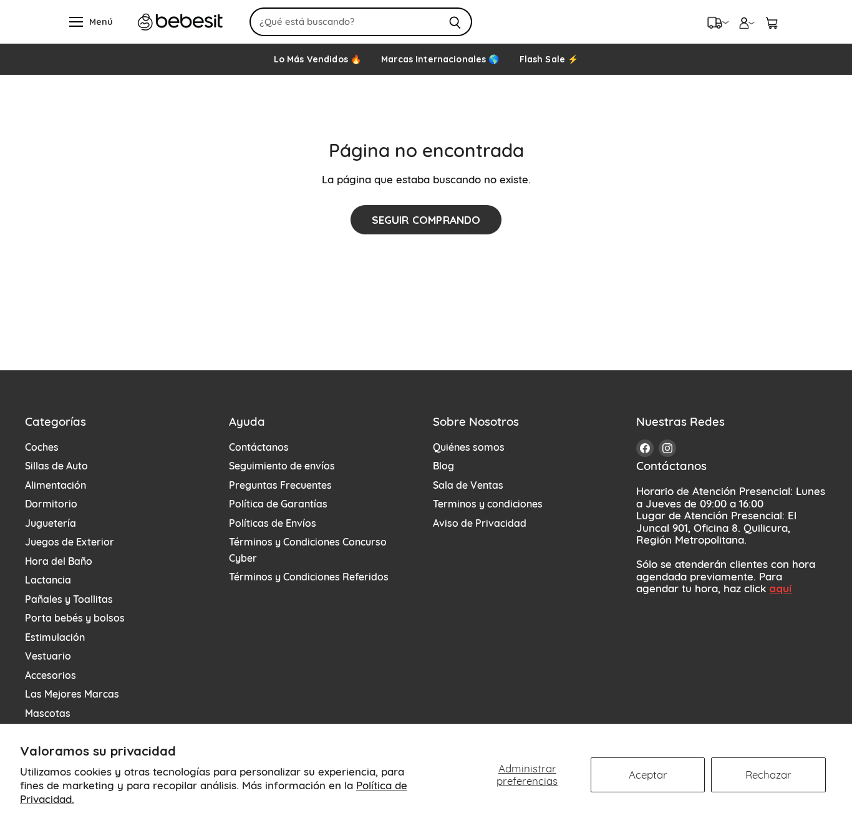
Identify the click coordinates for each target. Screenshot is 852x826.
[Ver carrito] (771, 21)
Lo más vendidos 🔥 (317, 59)
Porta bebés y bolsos (75, 618)
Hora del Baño (58, 561)
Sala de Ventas (468, 485)
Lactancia (48, 580)
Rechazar (768, 774)
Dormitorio (51, 503)
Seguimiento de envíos (282, 465)
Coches (42, 447)
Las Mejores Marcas (72, 694)
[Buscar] (455, 21)
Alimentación (55, 485)
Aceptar (648, 774)
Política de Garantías (278, 503)
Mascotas (47, 713)
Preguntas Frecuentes (280, 485)
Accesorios (50, 675)
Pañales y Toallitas (69, 599)
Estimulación (55, 637)
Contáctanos (259, 447)
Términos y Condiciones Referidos (309, 576)
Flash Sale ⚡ (549, 59)
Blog (443, 465)
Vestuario (48, 656)
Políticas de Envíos (272, 523)
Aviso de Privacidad (479, 523)
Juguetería (50, 523)
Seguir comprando (426, 219)
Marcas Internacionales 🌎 (440, 59)
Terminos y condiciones (488, 503)
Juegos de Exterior (69, 541)
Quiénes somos (469, 447)
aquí (780, 588)
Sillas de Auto (56, 465)
